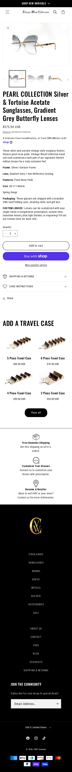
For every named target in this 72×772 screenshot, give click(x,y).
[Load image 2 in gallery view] (36, 78)
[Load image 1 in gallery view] (17, 78)
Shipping (6, 132)
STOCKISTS (36, 662)
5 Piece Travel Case (19, 358)
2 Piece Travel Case (53, 393)
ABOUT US (36, 628)
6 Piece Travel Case (53, 358)
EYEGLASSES (36, 554)
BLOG (36, 653)
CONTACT (36, 636)
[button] (7, 12)
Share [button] (10, 298)
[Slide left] (4, 80)
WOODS (36, 571)
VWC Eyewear (40, 749)
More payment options (36, 265)
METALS (36, 587)
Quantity (7, 227)
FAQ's (36, 645)
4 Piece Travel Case (19, 393)
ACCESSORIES (36, 604)
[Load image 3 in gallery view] (54, 78)
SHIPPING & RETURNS (36, 670)
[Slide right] (68, 80)
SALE (36, 612)
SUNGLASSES (36, 562)
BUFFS (36, 579)
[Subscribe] (57, 704)
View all (36, 412)
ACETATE (36, 596)
